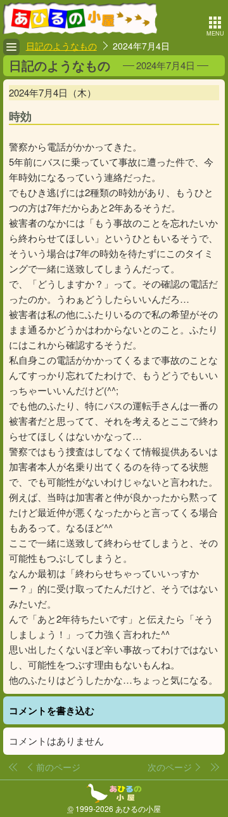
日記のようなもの (61, 45)
